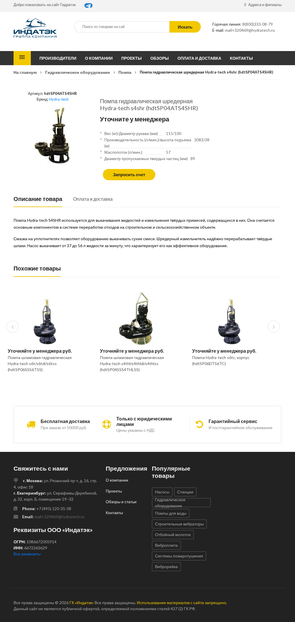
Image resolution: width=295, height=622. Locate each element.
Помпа (124, 72)
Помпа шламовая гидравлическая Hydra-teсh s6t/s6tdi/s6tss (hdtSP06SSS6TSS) (40, 363)
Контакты (241, 58)
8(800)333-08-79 (257, 24)
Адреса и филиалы (264, 4)
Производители (57, 58)
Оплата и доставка (199, 58)
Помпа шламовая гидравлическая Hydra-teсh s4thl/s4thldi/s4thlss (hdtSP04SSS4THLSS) (132, 363)
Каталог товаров (22, 58)
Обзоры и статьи (121, 501)
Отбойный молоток (173, 534)
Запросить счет (129, 174)
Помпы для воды (170, 513)
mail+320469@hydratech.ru (250, 30)
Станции (185, 491)
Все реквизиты (27, 553)
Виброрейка (166, 566)
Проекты (131, 58)
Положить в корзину (42, 384)
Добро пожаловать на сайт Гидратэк (45, 4)
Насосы (162, 491)
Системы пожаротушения (179, 555)
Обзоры (159, 58)
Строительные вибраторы (179, 523)
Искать (185, 26)
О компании (99, 58)
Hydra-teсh (59, 99)
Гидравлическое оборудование (77, 72)
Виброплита (166, 545)
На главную (25, 72)
